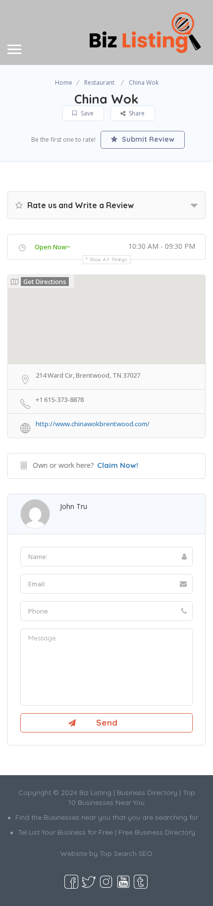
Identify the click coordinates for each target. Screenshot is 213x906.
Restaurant (99, 82)
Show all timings (108, 259)
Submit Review (147, 139)
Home (63, 82)
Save (86, 113)
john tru (73, 506)
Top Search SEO (126, 853)
